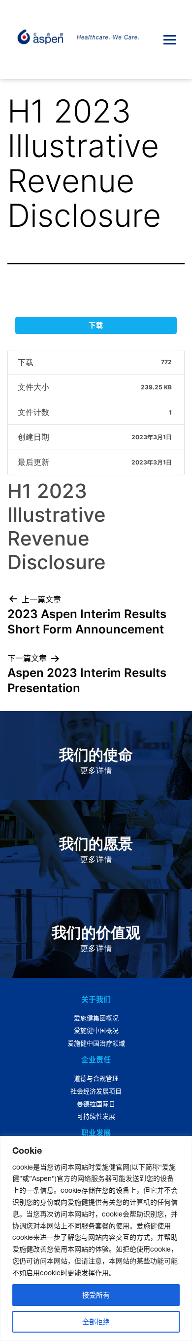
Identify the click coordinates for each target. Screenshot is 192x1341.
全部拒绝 (96, 1321)
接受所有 (96, 1295)
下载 (96, 325)
